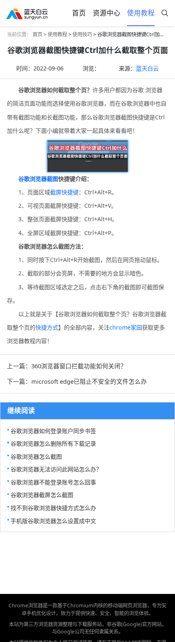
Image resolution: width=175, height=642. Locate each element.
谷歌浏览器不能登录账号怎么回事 (53, 482)
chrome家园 (125, 327)
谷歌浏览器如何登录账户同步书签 (53, 431)
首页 (79, 13)
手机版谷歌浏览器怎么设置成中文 (53, 521)
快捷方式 (46, 327)
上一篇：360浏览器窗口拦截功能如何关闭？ (67, 366)
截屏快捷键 (64, 192)
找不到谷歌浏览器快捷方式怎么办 (53, 508)
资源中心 (106, 13)
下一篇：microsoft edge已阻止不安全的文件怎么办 (77, 381)
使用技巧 (82, 34)
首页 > (40, 34)
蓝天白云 (147, 68)
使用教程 (141, 13)
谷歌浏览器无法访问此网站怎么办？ (56, 469)
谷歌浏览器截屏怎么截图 (42, 495)
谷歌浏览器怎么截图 (36, 456)
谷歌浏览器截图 (38, 178)
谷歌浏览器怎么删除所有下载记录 (53, 443)
